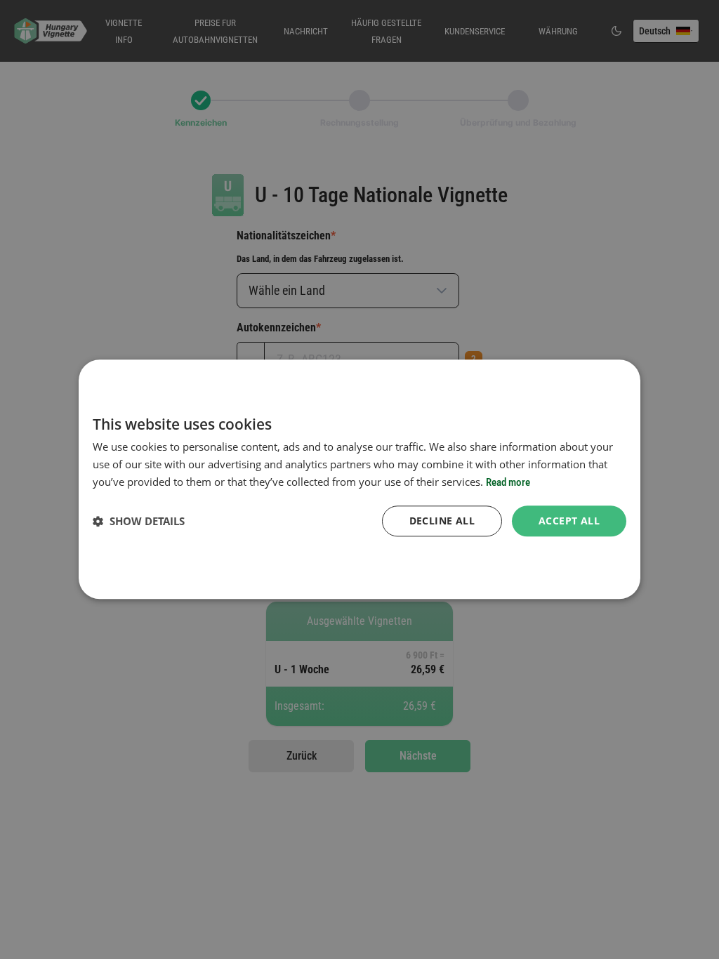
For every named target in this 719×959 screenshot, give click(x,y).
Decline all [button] (442, 520)
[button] (139, 521)
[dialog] (359, 479)
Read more (508, 482)
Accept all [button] (569, 520)
